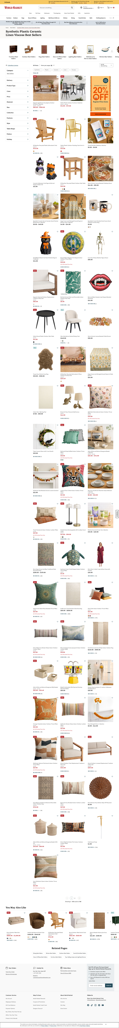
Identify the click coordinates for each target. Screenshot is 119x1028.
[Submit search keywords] (72, 7)
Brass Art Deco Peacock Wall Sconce (69, 412)
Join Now (53, 2)
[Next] (79, 898)
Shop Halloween (73, 23)
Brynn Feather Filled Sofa (13, 932)
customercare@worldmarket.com (41, 977)
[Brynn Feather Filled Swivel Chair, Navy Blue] (69, 938)
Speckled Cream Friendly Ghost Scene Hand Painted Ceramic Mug (99, 221)
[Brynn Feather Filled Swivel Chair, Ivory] (71, 938)
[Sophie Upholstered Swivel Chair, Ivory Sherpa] (31, 937)
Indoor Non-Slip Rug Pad (39, 412)
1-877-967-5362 (37, 973)
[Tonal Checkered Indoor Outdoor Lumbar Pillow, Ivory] (33, 537)
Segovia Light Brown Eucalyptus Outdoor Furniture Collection (43, 103)
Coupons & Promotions (39, 1002)
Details (85, 2)
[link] (110, 8)
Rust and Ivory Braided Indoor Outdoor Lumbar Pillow (72, 803)
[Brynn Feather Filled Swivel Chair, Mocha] (73, 938)
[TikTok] (92, 1005)
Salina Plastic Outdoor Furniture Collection (71, 103)
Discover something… (46, 7)
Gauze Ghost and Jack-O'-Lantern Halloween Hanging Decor (99, 687)
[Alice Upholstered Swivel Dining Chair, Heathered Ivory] (61, 341)
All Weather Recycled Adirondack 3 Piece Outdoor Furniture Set (71, 374)
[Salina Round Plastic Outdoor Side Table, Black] (33, 342)
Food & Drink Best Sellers (79, 953)
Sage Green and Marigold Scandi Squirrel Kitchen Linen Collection (71, 221)
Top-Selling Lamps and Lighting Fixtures (75, 957)
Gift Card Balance (10, 1005)
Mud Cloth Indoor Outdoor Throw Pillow (98, 608)
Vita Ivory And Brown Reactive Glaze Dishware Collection (100, 491)
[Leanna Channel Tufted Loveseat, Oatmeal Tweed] (113, 937)
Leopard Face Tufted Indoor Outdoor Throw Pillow (71, 491)
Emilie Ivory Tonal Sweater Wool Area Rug (71, 608)
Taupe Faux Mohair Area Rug (40, 374)
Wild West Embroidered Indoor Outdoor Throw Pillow (100, 412)
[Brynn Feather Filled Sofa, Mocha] (10, 938)
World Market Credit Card (40, 1005)
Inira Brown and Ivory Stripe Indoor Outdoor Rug (100, 648)
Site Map (62, 1005)
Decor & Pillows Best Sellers (40, 957)
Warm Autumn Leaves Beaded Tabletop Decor (100, 183)
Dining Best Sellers (38, 953)
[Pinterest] (99, 1005)
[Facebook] (88, 1005)
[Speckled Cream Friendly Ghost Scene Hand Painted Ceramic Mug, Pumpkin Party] (88, 227)
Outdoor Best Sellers (64, 953)
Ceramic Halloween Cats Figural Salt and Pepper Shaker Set (43, 183)
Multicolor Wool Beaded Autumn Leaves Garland (45, 490)
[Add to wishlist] (58, 76)
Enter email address (96, 985)
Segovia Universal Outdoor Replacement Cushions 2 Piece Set (43, 297)
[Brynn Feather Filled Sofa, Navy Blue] (7, 938)
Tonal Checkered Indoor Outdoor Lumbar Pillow (45, 530)
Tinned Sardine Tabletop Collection (97, 145)
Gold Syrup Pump (92, 842)
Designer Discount (37, 1008)
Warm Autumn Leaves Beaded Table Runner (99, 336)
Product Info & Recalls (11, 1018)
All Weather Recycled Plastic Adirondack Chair (45, 145)
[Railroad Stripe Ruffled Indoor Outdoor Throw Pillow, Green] (62, 460)
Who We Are (63, 998)
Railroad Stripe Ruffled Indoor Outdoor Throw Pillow (72, 451)
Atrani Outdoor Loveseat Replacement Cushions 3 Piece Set (100, 763)
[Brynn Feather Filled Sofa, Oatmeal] (9, 938)
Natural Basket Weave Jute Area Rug (98, 933)
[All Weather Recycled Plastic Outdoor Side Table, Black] (64, 189)
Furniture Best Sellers (56, 957)
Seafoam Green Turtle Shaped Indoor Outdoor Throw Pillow (72, 569)
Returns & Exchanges (11, 974)
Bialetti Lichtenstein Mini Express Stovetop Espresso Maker (71, 687)
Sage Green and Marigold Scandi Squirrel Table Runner (100, 374)
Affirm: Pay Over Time (11, 1015)
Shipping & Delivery (11, 1002)
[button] (8, 18)
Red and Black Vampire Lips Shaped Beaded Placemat (99, 297)
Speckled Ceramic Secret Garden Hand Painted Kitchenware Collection (45, 221)
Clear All (35, 73)
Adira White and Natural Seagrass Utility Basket (45, 687)
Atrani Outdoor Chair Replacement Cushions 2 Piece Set (72, 763)
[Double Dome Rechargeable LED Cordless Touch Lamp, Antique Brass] (61, 537)
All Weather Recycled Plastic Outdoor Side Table (72, 183)
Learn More (101, 2)
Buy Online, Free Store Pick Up (13, 1011)
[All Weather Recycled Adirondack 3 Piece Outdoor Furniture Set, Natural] (61, 381)
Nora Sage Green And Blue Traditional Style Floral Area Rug (44, 569)
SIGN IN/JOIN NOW (100, 114)
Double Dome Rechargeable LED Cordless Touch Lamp (73, 530)
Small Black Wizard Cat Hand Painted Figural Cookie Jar (45, 258)
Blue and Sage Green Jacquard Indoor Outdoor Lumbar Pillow (72, 648)
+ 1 (37, 937)
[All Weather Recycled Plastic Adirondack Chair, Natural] (33, 151)
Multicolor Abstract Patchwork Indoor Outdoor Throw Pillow (45, 763)
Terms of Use (53, 1025)
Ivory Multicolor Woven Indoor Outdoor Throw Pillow (45, 881)
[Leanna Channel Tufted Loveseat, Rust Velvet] (116, 937)
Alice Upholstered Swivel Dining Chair (70, 336)
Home (7, 27)
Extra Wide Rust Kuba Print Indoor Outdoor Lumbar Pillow (71, 842)
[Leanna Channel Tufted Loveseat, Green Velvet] (114, 937)
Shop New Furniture (100, 23)
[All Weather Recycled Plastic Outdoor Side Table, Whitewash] (61, 189)
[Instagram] (95, 1005)
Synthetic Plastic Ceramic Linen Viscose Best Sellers (28, 27)
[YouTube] (103, 1005)
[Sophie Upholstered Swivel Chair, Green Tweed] (34, 937)
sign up (108, 985)
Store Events (63, 1008)
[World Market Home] (13, 7)
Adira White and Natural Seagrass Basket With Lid (45, 842)
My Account (9, 998)
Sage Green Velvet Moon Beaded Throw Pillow (45, 608)
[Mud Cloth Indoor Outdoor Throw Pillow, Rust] (88, 616)
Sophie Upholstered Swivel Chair (36, 932)
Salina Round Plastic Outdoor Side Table (43, 336)
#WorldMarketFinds (101, 1000)
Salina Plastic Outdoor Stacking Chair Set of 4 (72, 145)
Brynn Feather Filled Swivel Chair (77, 932)
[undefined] (109, 18)
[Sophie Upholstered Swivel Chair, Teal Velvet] (36, 937)
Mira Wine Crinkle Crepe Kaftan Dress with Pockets (99, 569)
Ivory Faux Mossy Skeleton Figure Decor (98, 257)
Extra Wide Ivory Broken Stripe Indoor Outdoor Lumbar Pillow (45, 648)
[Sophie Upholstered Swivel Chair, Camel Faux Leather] (28, 937)
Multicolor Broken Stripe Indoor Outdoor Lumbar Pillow (73, 724)
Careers (62, 1002)
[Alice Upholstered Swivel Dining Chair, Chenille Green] (62, 341)
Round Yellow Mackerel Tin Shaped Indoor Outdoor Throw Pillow (71, 258)
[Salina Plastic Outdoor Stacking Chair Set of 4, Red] (61, 151)
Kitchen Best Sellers (51, 953)
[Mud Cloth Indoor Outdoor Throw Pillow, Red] (90, 616)
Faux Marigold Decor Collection (96, 724)
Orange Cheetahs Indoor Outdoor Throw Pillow (45, 724)
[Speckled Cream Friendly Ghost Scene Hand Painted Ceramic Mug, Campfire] (90, 227)
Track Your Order (10, 972)
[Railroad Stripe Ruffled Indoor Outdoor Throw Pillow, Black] (61, 460)
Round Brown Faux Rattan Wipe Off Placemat (100, 802)
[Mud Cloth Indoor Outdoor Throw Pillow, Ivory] (91, 616)
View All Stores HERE (65, 973)
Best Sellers (12, 27)
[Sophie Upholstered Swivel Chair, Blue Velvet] (33, 937)
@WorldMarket (91, 1000)
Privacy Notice (44, 1025)
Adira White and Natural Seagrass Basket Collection (99, 451)
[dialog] (59, 1025)
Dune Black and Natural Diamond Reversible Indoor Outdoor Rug (44, 803)
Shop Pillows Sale (46, 23)
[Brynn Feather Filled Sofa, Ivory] (12, 938)
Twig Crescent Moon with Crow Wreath (43, 451)
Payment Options (10, 1008)
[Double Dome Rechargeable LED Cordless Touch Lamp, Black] (62, 537)
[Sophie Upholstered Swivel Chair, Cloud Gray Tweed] (29, 937)
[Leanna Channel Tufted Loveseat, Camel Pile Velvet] (111, 937)
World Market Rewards (39, 998)
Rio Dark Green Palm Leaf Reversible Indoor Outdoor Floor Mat (71, 297)
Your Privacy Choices (85, 1025)
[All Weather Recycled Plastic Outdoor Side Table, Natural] (62, 189)
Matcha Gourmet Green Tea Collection (98, 530)
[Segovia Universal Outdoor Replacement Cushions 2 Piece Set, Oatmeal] (33, 304)
